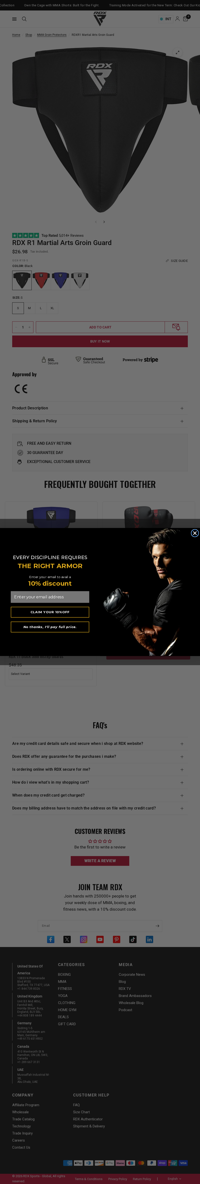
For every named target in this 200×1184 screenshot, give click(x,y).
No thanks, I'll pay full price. (50, 627)
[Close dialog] (195, 533)
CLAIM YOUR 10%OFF (50, 612)
